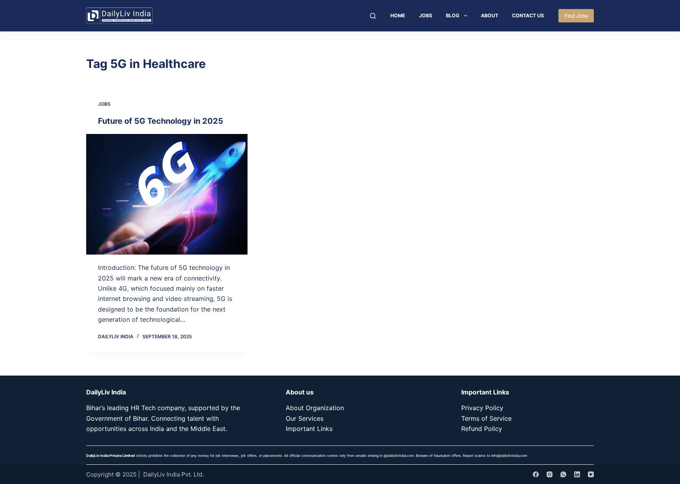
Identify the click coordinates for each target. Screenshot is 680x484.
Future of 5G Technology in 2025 (160, 121)
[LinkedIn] (577, 474)
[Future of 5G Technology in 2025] (167, 194)
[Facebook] (536, 474)
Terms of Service (486, 418)
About (489, 15)
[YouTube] (591, 474)
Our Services (304, 418)
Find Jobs (576, 16)
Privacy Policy (482, 408)
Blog (453, 15)
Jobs (425, 15)
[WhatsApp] (563, 474)
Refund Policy (481, 429)
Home (397, 15)
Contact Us (528, 15)
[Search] (373, 16)
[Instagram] (549, 474)
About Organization (315, 408)
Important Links (309, 429)
